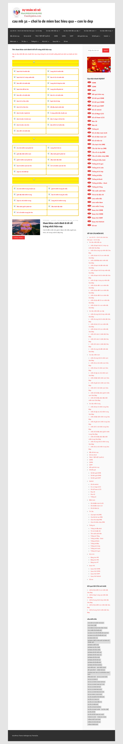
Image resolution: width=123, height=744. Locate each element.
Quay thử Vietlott (98, 222)
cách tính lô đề (92, 625)
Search (106, 50)
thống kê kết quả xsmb (94, 719)
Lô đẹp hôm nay (101, 670)
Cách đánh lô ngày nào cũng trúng (97, 628)
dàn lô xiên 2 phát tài (23, 113)
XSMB (94, 83)
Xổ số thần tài (97, 141)
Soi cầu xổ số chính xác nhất (96, 714)
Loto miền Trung (98, 206)
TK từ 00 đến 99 (98, 195)
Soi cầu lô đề (104, 709)
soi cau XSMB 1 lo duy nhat (95, 694)
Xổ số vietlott (96, 110)
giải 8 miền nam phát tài (24, 160)
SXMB (56, 36)
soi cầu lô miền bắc (93, 704)
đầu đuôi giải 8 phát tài (58, 154)
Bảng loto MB (95, 557)
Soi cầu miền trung (105, 31)
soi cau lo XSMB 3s (92, 679)
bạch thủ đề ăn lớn (23, 89)
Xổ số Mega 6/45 (98, 114)
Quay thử (55, 41)
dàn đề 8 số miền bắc (23, 83)
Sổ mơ (66, 41)
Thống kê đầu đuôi (98, 160)
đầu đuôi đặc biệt (56, 160)
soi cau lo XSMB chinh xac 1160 (96, 684)
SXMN (64, 36)
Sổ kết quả (95, 36)
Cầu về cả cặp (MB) (98, 152)
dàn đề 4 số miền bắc (23, 95)
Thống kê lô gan (97, 164)
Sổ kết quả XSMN (98, 102)
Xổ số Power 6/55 (98, 117)
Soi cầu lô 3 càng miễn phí (95, 702)
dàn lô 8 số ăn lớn (22, 107)
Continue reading (18, 237)
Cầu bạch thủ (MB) (98, 144)
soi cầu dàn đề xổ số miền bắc (96, 697)
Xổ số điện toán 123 (99, 137)
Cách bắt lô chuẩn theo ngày (96, 623)
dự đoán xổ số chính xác (95, 655)
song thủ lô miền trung (58, 200)
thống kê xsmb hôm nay (94, 722)
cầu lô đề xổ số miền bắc (95, 630)
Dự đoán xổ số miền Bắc (94, 662)
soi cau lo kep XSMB (102, 676)
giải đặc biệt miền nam (24, 154)
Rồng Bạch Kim (92, 676)
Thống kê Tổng (97, 187)
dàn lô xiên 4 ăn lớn (23, 125)
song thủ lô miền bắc (56, 71)
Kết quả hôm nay (98, 94)
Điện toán (13, 41)
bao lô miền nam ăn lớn (24, 166)
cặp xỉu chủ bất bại (22, 172)
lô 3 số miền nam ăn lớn (58, 166)
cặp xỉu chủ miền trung (24, 200)
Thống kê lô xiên (98, 168)
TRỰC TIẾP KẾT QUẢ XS (42, 36)
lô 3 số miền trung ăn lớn (25, 212)
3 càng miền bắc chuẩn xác (58, 113)
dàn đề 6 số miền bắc (23, 131)
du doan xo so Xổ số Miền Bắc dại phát (98, 633)
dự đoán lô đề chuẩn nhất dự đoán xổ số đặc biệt (98, 641)
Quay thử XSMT (97, 218)
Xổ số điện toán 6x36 (99, 133)
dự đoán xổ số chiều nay (94, 652)
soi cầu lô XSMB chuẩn (94, 709)
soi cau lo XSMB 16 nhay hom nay (96, 682)
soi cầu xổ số (91, 712)
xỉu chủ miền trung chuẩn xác (26, 189)
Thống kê (34, 41)
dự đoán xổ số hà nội (94, 657)
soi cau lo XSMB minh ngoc (95, 689)
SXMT (71, 36)
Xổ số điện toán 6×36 (97, 503)
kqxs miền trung (101, 667)
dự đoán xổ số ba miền (94, 649)
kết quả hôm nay (83, 36)
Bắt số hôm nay (14, 36)
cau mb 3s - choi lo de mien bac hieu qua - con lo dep (64, 220)
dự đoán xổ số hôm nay (94, 660)
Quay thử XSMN (97, 214)
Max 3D (94, 121)
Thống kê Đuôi (97, 179)
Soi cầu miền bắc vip (52, 31)
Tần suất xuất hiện (98, 191)
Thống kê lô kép (97, 172)
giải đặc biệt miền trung (24, 194)
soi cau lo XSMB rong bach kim (96, 692)
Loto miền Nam (97, 202)
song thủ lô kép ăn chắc (57, 83)
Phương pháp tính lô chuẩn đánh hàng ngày (98, 673)
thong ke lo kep (92, 717)
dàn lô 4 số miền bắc (56, 95)
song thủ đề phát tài (56, 89)
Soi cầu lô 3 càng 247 (93, 699)
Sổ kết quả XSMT (98, 106)
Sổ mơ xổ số (27, 36)
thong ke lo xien (101, 717)
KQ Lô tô (44, 41)
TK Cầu (24, 41)
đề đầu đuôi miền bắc (57, 107)
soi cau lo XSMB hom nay (94, 687)
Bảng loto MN (95, 560)
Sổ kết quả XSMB (98, 98)
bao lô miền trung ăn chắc (59, 194)
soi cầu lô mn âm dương (94, 707)
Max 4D (94, 125)
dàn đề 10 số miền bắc (57, 125)
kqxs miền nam (92, 667)
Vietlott (106, 36)
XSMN (94, 87)
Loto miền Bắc (97, 199)
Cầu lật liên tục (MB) (99, 148)
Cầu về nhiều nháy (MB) (100, 156)
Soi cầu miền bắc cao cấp (71, 31)
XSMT (94, 90)
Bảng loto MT (95, 562)
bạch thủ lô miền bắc (23, 71)
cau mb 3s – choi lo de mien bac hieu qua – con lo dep (52, 21)
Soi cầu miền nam (89, 31)
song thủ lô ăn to (56, 148)
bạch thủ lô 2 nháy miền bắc (25, 77)
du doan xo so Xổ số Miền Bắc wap (97, 635)
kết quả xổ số (92, 670)
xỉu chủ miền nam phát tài (25, 148)
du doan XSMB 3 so (93, 638)
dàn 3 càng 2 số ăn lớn (57, 119)
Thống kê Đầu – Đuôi (99, 183)
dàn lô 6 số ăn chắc (23, 101)
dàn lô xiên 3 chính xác (24, 119)
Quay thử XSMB (97, 210)
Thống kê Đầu (97, 175)
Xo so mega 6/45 (96, 487)
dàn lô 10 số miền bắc (57, 77)
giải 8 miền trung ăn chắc (59, 189)
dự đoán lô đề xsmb (93, 644)
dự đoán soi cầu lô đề (94, 647)
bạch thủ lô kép (55, 101)
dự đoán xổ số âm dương (95, 665)
